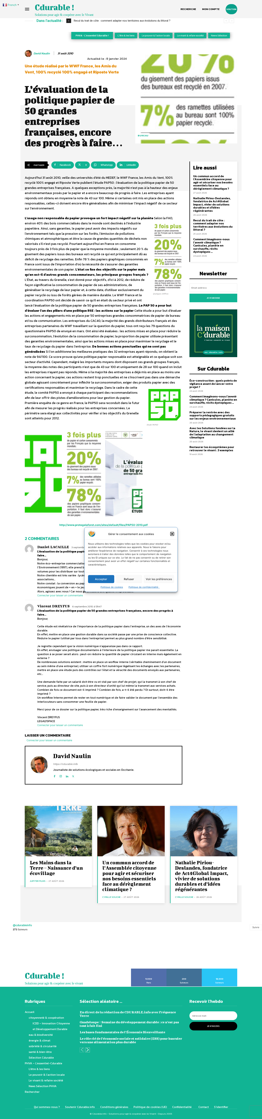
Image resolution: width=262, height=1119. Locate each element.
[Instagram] (60, 775)
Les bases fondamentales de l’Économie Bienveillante (122, 1032)
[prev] (226, 21)
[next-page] (87, 1050)
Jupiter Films (37, 881)
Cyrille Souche (111, 897)
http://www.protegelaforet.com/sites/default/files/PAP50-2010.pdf (103, 525)
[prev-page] (82, 1050)
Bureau (143, 135)
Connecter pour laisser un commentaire (60, 595)
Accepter (101, 579)
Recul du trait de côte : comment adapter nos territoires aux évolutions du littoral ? (213, 225)
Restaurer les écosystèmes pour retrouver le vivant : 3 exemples (211, 448)
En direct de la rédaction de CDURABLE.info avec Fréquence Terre (128, 1014)
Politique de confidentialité (144, 587)
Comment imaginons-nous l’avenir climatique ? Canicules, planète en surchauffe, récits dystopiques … (211, 245)
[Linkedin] (67, 775)
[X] (73, 775)
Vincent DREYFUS (53, 606)
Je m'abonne (213, 298)
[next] (232, 21)
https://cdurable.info (65, 764)
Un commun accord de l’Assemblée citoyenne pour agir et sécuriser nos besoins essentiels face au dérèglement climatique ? (213, 182)
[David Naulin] (29, 53)
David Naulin (42, 53)
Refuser (129, 579)
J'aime (148, 969)
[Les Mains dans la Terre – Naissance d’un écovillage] (58, 831)
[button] (172, 534)
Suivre (255, 927)
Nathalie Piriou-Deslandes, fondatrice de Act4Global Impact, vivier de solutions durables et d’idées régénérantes (212, 204)
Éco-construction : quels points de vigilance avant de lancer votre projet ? (117, 20)
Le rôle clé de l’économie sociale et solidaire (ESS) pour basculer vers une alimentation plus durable (131, 1040)
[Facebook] (54, 775)
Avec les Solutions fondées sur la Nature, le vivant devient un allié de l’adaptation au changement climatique (212, 433)
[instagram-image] (16, 952)
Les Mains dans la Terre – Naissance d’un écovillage (56, 868)
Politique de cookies (112, 587)
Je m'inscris (213, 1026)
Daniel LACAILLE (53, 547)
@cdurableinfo (22, 925)
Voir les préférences (159, 579)
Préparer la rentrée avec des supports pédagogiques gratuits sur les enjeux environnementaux (212, 415)
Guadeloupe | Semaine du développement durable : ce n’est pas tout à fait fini (129, 1024)
